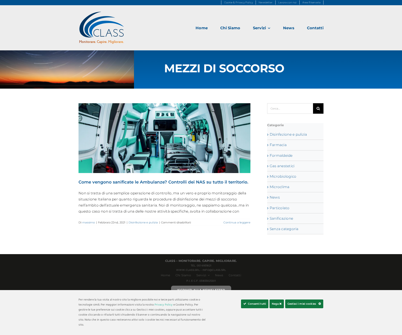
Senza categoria (284, 229)
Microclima (280, 187)
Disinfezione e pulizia (143, 222)
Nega (275, 303)
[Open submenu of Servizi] (208, 275)
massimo (88, 222)
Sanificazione (281, 218)
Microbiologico (283, 176)
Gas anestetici (282, 166)
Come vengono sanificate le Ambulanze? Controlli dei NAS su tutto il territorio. (164, 138)
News (275, 197)
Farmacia (278, 145)
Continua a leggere (236, 222)
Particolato (280, 208)
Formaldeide (281, 155)
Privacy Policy (164, 304)
